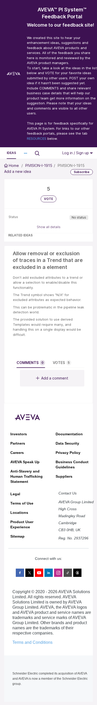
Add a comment (54, 378)
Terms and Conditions (32, 642)
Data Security (67, 443)
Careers (17, 453)
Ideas (11, 153)
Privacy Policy (68, 453)
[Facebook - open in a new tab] (20, 573)
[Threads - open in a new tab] (77, 573)
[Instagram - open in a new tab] (58, 573)
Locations (19, 512)
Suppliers (64, 476)
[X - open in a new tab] (29, 573)
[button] (25, 153)
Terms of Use (21, 503)
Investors (18, 434)
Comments (30, 362)
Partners (17, 443)
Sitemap (17, 536)
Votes (61, 362)
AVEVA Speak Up (25, 462)
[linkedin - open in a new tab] (48, 573)
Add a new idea (17, 171)
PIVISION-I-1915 (38, 165)
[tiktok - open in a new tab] (68, 573)
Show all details (49, 227)
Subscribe (81, 172)
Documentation (69, 434)
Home (14, 165)
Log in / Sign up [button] (76, 153)
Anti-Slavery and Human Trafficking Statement (26, 476)
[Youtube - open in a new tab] (39, 573)
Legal (15, 494)
